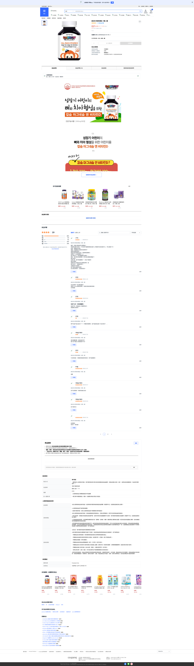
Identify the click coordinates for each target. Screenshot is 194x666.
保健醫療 (48, 18)
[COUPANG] (72, 658)
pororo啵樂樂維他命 (76, 611)
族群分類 (54, 18)
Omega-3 (58, 604)
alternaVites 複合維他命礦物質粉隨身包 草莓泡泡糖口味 (54, 634)
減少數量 (97, 42)
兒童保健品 (59, 18)
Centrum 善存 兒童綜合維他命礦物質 (50, 639)
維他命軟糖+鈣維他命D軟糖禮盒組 (50, 641)
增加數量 (97, 44)
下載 (112, 2)
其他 (62, 604)
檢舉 (134, 467)
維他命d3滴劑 (55, 611)
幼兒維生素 (62, 611)
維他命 (64, 18)
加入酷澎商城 (100, 651)
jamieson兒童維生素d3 (46, 611)
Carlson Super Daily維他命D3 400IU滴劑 (51, 622)
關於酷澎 (25, 651)
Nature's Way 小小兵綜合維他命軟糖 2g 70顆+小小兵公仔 (54, 626)
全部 (66, 11)
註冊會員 (142, 6)
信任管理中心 (58, 651)
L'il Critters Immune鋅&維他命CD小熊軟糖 (51, 620)
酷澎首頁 (43, 18)
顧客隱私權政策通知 (68, 651)
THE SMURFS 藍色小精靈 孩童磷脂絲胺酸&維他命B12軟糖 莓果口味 (57, 636)
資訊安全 (81, 651)
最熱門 (72, 232)
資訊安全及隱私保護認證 (91, 651)
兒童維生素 (68, 611)
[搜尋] (140, 11)
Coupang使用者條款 (43, 651)
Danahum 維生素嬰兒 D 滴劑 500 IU (50, 628)
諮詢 (136, 443)
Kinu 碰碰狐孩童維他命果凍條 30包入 (50, 624)
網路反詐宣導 (108, 651)
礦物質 (43, 604)
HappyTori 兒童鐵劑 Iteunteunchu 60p (50, 638)
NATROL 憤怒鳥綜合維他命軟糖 (49, 630)
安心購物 (76, 651)
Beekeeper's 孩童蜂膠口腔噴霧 (49, 643)
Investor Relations (32, 651)
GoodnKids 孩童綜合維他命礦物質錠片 (51, 619)
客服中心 (147, 6)
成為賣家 (151, 6)
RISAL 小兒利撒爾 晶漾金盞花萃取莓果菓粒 (51, 632)
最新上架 (77, 232)
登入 (139, 6)
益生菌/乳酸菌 (51, 604)
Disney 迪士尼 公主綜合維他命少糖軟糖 (51, 645)
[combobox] (136, 232)
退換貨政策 (51, 651)
